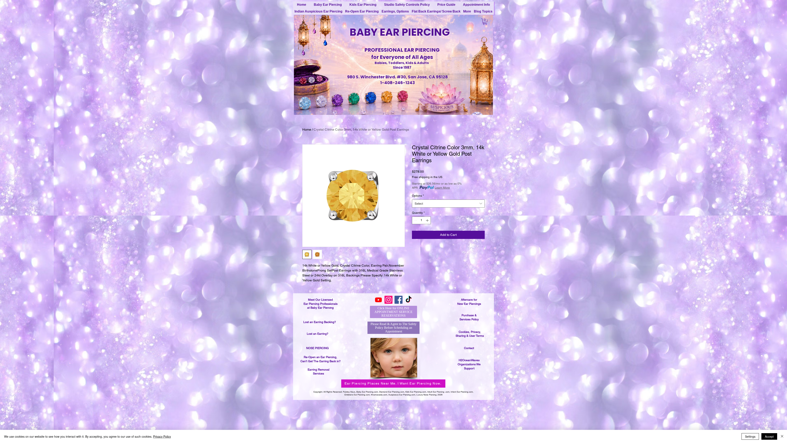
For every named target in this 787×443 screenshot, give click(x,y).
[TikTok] (409, 300)
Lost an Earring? (317, 333)
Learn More (442, 187)
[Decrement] (415, 220)
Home (306, 129)
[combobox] (448, 204)
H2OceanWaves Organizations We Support (469, 364)
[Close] (782, 436)
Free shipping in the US (427, 177)
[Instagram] (388, 300)
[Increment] (427, 220)
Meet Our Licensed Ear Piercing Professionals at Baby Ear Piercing (321, 303)
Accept (769, 436)
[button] (485, 21)
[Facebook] (399, 300)
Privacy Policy (162, 436)
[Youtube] (378, 300)
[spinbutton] (421, 220)
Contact (469, 348)
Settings (750, 436)
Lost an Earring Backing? (319, 322)
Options (418, 195)
